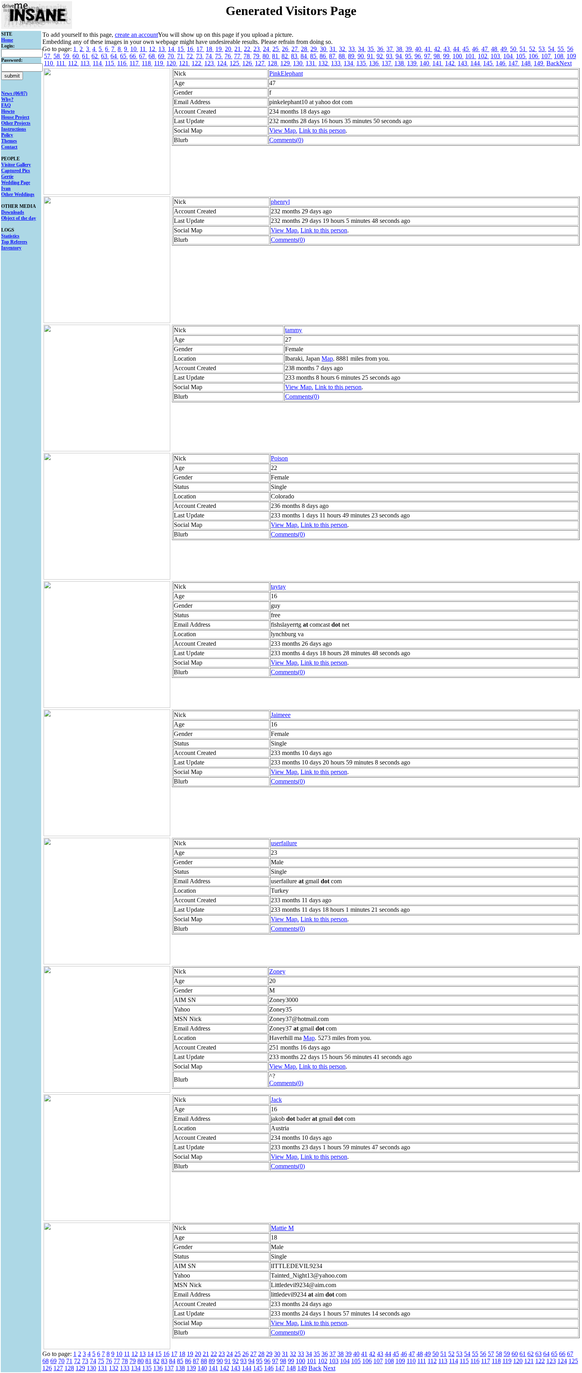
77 (238, 56)
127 (260, 63)
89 (352, 56)
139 (412, 63)
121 (184, 63)
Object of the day (18, 218)
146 (501, 63)
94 (399, 56)
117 (134, 63)
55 (561, 49)
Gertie (7, 176)
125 (235, 63)
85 (314, 56)
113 (85, 63)
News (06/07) (14, 93)
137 (387, 63)
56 (570, 49)
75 (219, 56)
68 (152, 56)
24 (267, 49)
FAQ (6, 105)
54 (552, 49)
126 (247, 63)
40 (419, 49)
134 (349, 63)
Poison (279, 458)
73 (200, 56)
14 (172, 49)
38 (400, 49)
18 (210, 49)
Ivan (6, 188)
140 (425, 63)
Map (327, 358)
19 (219, 49)
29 (314, 49)
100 (458, 56)
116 (122, 63)
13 (162, 49)
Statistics (10, 236)
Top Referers (14, 242)
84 (304, 56)
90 (361, 56)
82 (285, 56)
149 (539, 63)
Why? (7, 99)
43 (447, 49)
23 (257, 49)
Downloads (12, 212)
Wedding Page (15, 182)
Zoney (277, 971)
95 (409, 56)
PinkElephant (286, 73)
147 (513, 63)
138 (399, 63)
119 (159, 63)
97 (428, 56)
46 (476, 49)
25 (276, 49)
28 (305, 49)
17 (200, 49)
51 (523, 49)
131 (311, 63)
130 (298, 63)
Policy (7, 135)
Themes (9, 141)
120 (171, 63)
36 (381, 49)
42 (438, 49)
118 (147, 63)
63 (105, 56)
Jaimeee (281, 714)
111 (61, 63)
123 (209, 63)
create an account (136, 34)
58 (57, 56)
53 (542, 49)
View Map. (283, 130)
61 (86, 56)
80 (266, 56)
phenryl (280, 201)
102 (483, 56)
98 (437, 56)
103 (496, 56)
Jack (276, 1099)
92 (380, 56)
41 (428, 49)
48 (495, 49)
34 (362, 49)
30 (324, 49)
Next (565, 63)
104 (508, 56)
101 (470, 56)
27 (295, 49)
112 (73, 63)
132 (323, 63)
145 (488, 63)
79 (257, 56)
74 (209, 56)
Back (552, 63)
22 (248, 49)
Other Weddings (17, 194)
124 (222, 63)
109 (571, 56)
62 (95, 56)
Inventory (11, 248)
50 (514, 49)
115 (110, 63)
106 (534, 56)
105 (521, 56)
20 (229, 49)
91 (371, 56)
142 (450, 63)
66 (133, 56)
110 (49, 63)
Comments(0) (286, 140)
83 (295, 56)
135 (361, 63)
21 (238, 49)
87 (333, 56)
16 (191, 49)
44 (457, 49)
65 (124, 56)
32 (343, 49)
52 (533, 49)
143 (463, 63)
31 (333, 49)
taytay (278, 586)
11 (143, 49)
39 (409, 49)
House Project (15, 117)
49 (504, 49)
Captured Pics (15, 170)
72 (190, 56)
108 (559, 56)
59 (67, 56)
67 (143, 56)
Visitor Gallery (16, 164)
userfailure (284, 843)
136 (374, 63)
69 (162, 56)
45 (466, 49)
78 (247, 56)
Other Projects (15, 123)
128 (273, 63)
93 (390, 56)
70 (171, 56)
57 (48, 56)
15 (181, 49)
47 (485, 49)
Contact (9, 147)
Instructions (13, 129)
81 (276, 56)
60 (76, 56)
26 (286, 49)
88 (342, 56)
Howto (8, 111)
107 (546, 56)
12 (153, 49)
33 (352, 49)
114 (98, 63)
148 (526, 63)
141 (437, 63)
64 (114, 56)
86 (323, 56)
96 (418, 56)
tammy (293, 330)
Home (7, 40)
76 (228, 56)
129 (285, 63)
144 (475, 63)
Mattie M (282, 1228)
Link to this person (322, 130)
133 (336, 63)
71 (181, 56)
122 (197, 63)
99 (447, 56)
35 (371, 49)
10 (134, 49)
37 (390, 49)
